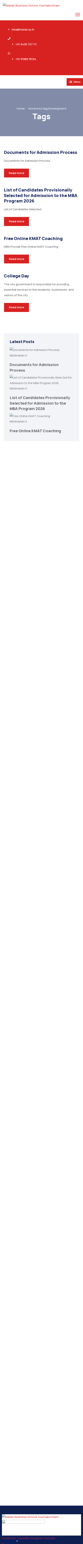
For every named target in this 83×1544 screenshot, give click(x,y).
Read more (16, 173)
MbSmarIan (17, 355)
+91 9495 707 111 (26, 44)
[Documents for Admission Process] (34, 350)
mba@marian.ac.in (23, 29)
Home (21, 108)
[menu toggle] (77, 14)
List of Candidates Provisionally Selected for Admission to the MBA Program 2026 (40, 403)
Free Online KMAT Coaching (35, 430)
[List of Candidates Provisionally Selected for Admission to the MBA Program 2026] (41, 383)
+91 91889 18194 (25, 59)
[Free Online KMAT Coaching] (30, 416)
